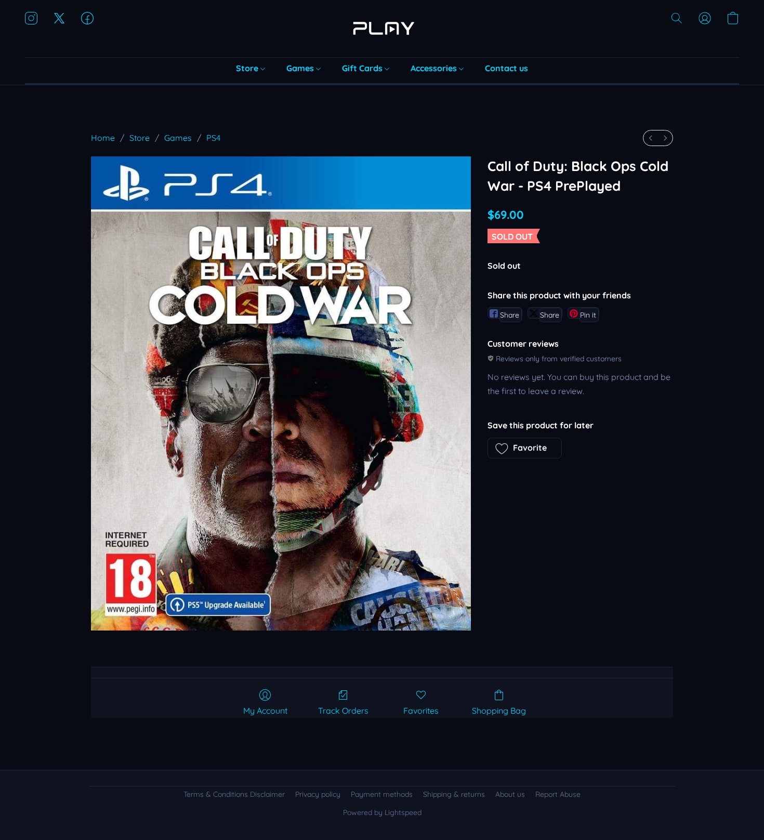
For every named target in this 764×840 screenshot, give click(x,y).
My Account (265, 710)
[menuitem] (650, 138)
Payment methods (382, 794)
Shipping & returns (454, 794)
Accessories (435, 68)
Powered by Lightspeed (382, 812)
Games (301, 68)
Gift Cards (363, 68)
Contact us (506, 68)
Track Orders (343, 710)
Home (103, 138)
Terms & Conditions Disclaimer (234, 794)
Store (248, 68)
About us (510, 794)
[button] (382, 28)
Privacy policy (317, 794)
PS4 (213, 138)
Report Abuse (558, 794)
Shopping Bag (499, 710)
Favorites (421, 710)
